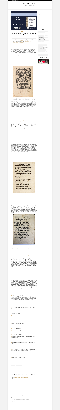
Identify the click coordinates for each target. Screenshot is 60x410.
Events (15, 0)
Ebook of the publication (21, 42)
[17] (11, 336)
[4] (11, 307)
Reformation (17, 365)
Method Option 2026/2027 (19, 0)
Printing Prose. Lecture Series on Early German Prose (31, 369)
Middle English (41, 46)
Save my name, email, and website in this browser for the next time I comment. (20, 399)
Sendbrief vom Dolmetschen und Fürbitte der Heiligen (19, 40)
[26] (11, 357)
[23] (11, 349)
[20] (11, 342)
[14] (11, 330)
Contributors (12, 0)
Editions (22, 31)
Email (12, 395)
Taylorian (21, 365)
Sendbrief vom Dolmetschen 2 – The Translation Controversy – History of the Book (23, 376)
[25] (11, 355)
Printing (43, 49)
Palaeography (40, 48)
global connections (41, 37)
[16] (11, 334)
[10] (11, 323)
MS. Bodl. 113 (26, 98)
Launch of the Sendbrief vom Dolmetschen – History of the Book (21, 377)
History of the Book (30, 3)
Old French (46, 47)
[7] (11, 313)
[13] (11, 328)
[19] (11, 340)
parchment (40, 49)
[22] (11, 347)
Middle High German (41, 47)
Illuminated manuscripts (42, 39)
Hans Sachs (46, 37)
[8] (11, 315)
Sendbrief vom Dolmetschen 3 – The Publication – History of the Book (21, 378)
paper (44, 48)
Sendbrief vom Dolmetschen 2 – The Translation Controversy (16, 369)
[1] (11, 295)
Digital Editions (13, 365)
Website (12, 397)
